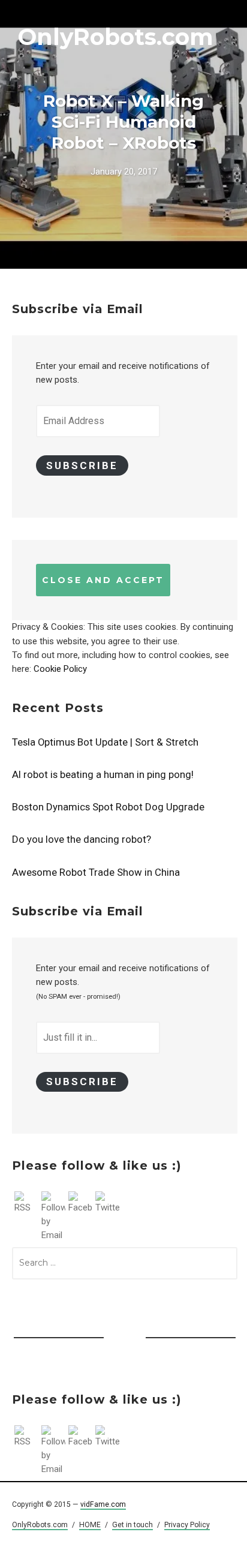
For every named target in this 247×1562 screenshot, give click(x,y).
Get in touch (132, 1525)
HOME (90, 1525)
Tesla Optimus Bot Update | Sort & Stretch (105, 742)
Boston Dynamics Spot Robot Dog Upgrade (108, 807)
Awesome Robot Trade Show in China (96, 872)
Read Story (123, 134)
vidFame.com (103, 1504)
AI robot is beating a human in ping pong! (103, 774)
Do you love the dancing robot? (81, 839)
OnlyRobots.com (115, 36)
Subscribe (82, 465)
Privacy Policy (187, 1525)
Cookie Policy (60, 668)
